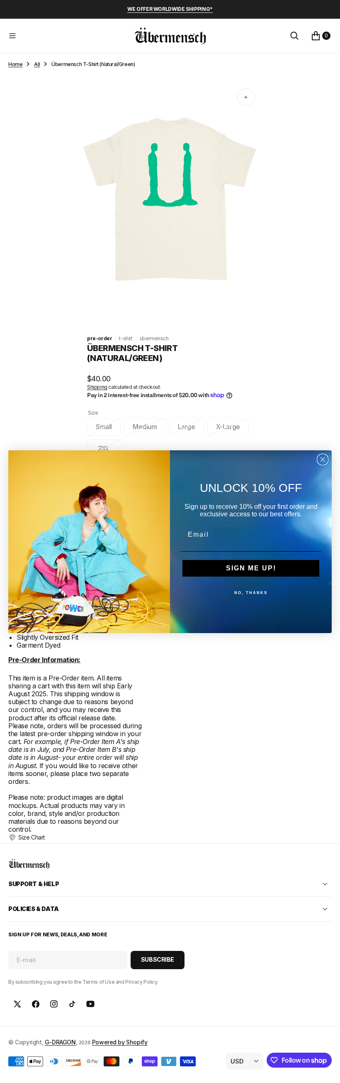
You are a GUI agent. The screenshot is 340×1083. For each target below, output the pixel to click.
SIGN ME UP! (251, 568)
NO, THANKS (250, 593)
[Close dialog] (323, 459)
